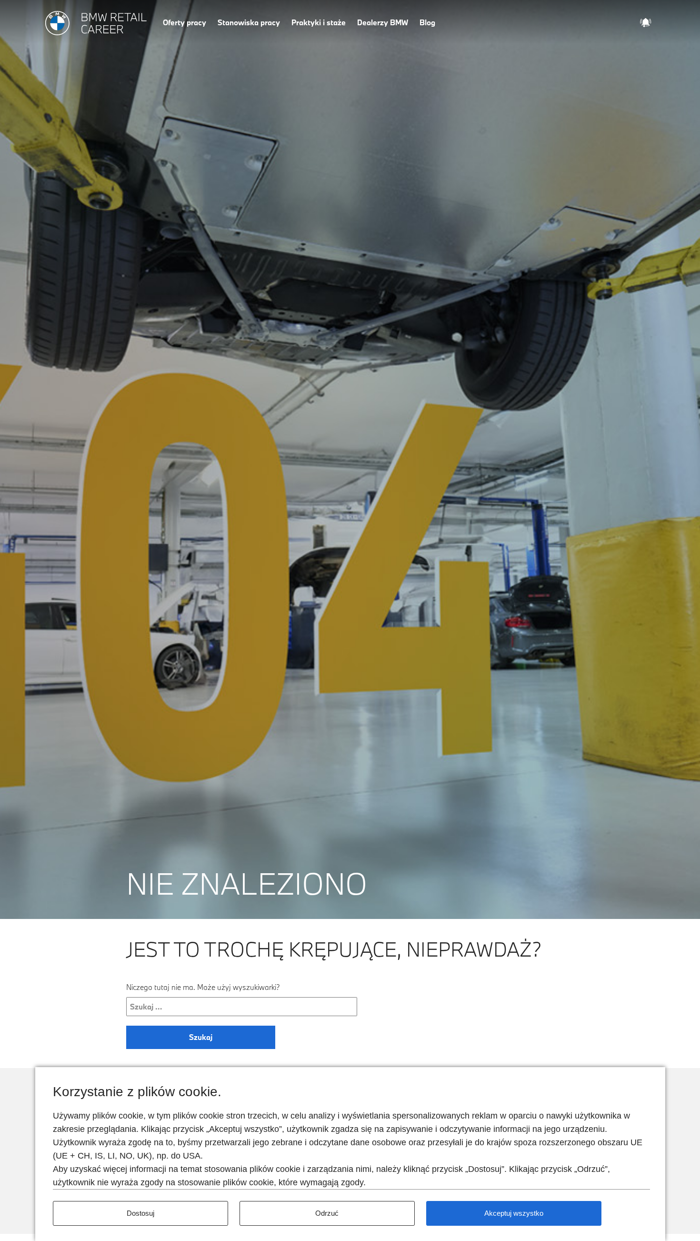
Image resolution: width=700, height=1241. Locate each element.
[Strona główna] (96, 23)
